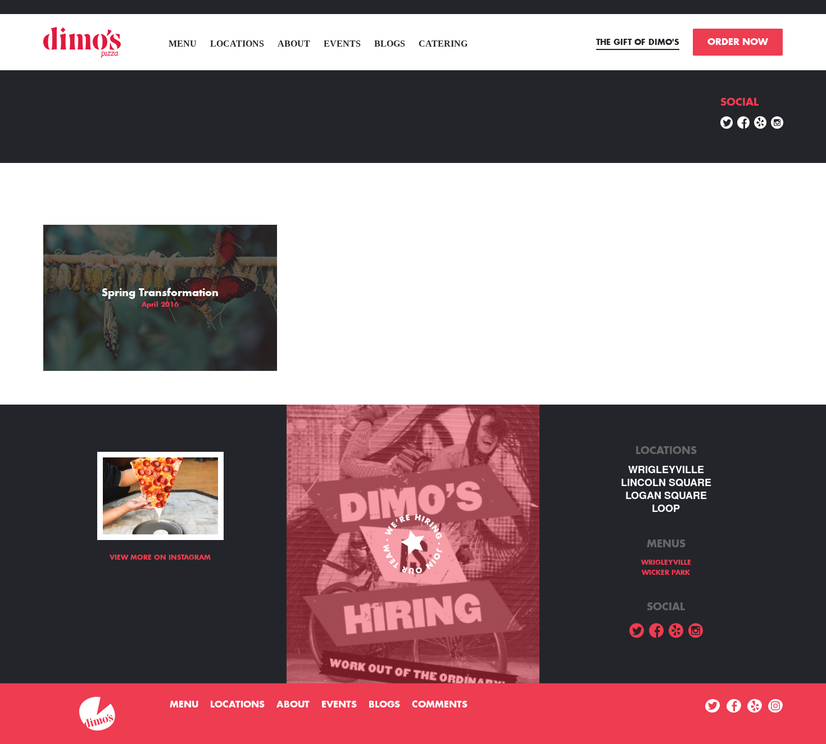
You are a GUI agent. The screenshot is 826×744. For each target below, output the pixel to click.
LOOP (666, 508)
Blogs (389, 43)
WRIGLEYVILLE (666, 469)
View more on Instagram (160, 557)
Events (342, 43)
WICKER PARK (666, 572)
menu (183, 43)
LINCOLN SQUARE (666, 482)
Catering (443, 43)
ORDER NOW (737, 42)
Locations (237, 43)
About (294, 43)
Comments (440, 704)
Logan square (666, 495)
